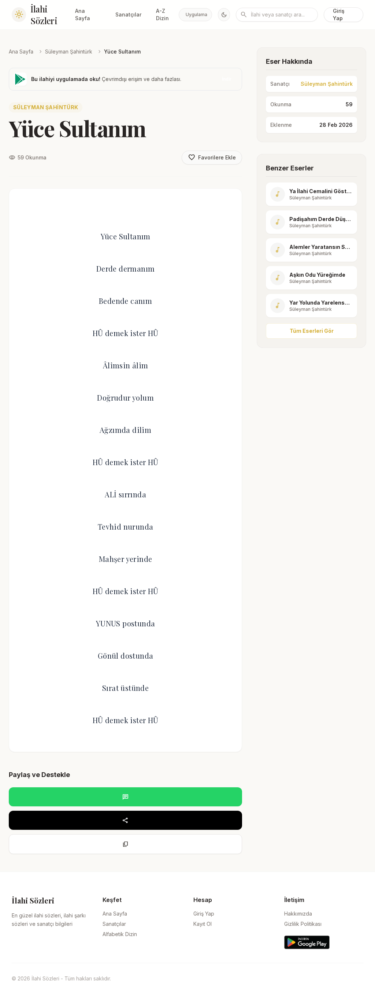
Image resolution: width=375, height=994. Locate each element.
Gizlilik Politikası (303, 924)
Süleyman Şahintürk (68, 51)
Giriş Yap (339, 14)
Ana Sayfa (82, 14)
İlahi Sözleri (43, 14)
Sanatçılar (128, 14)
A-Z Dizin (162, 14)
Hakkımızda (298, 913)
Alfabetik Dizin (120, 934)
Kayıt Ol (202, 924)
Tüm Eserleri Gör (312, 331)
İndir (226, 79)
